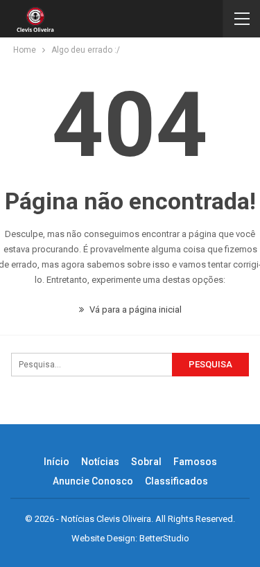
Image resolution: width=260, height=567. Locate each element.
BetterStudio (164, 538)
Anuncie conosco (93, 481)
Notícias (100, 461)
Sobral (146, 461)
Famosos (195, 461)
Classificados (176, 481)
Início (56, 461)
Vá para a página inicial (134, 309)
